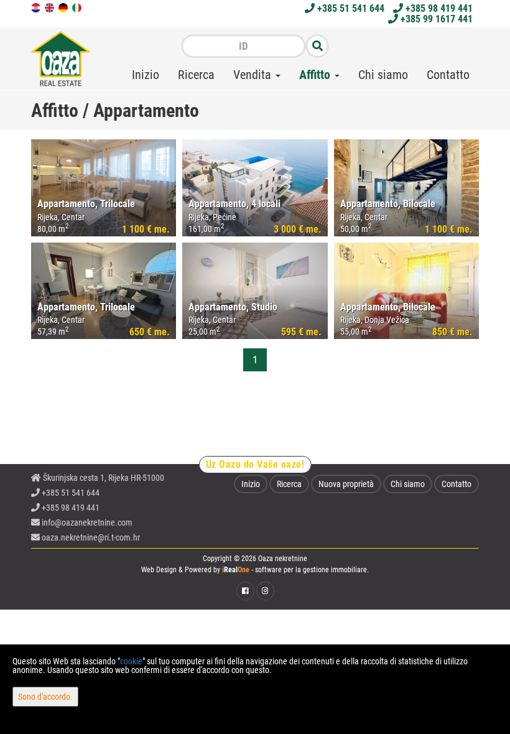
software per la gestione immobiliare (311, 569)
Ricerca (196, 74)
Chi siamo (383, 74)
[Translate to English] (50, 7)
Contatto (448, 74)
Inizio (145, 74)
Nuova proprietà (346, 484)
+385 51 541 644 (349, 8)
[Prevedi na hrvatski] (36, 7)
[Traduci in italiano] (77, 7)
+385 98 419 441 (438, 8)
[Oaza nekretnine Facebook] (245, 591)
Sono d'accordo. (45, 697)
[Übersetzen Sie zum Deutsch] (64, 7)
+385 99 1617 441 (435, 19)
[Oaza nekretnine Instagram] (265, 591)
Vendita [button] (253, 74)
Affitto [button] (316, 74)
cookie (131, 661)
